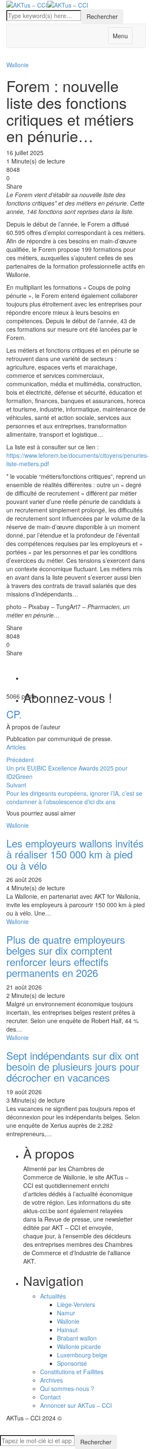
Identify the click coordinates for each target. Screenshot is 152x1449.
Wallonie (68, 1321)
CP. (14, 714)
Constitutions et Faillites (71, 1371)
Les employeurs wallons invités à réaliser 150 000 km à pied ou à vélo (75, 854)
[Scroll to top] (5, 1431)
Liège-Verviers (76, 1304)
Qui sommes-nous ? (67, 1388)
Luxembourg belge (82, 1355)
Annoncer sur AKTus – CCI (76, 1405)
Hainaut (67, 1329)
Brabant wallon (77, 1338)
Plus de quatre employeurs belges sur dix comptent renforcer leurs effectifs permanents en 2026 (65, 956)
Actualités (53, 1296)
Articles (16, 747)
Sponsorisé (72, 1363)
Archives (51, 1380)
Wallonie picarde (79, 1346)
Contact (50, 1397)
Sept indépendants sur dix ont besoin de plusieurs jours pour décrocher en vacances (72, 1066)
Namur (66, 1313)
